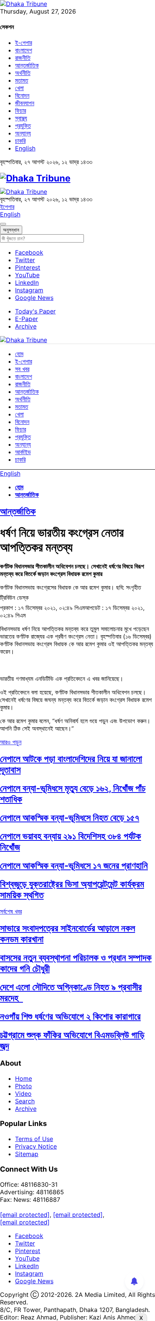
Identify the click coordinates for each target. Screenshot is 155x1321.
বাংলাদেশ (23, 50)
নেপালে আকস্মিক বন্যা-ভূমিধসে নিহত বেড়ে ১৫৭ (69, 817)
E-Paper (26, 319)
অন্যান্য (23, 133)
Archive (25, 326)
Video (23, 1093)
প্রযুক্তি (23, 125)
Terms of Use (34, 1139)
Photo (23, 1086)
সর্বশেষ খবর (11, 911)
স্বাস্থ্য (21, 118)
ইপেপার (7, 206)
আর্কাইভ (23, 452)
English (25, 148)
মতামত (21, 80)
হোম (19, 354)
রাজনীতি (22, 57)
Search (25, 1101)
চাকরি (20, 140)
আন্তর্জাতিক (27, 65)
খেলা (19, 88)
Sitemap (26, 1154)
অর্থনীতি (22, 73)
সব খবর (22, 369)
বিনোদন (22, 95)
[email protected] (25, 1214)
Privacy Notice (36, 1146)
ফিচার (20, 110)
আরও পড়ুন (10, 742)
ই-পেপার (23, 42)
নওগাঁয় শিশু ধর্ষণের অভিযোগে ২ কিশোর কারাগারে (70, 1016)
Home (23, 1078)
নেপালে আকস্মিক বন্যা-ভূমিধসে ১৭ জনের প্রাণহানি (74, 865)
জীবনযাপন (24, 103)
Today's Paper (35, 311)
